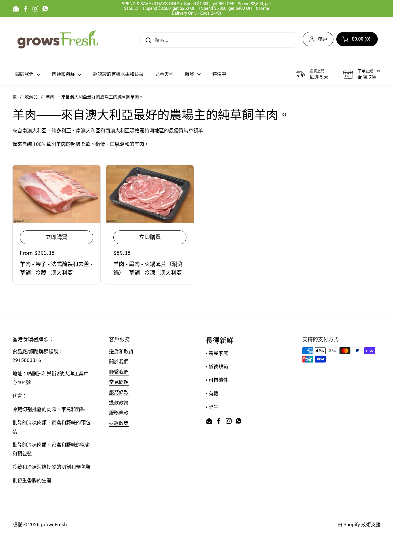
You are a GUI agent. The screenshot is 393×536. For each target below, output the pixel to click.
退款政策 (119, 403)
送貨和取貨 (121, 351)
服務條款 (119, 392)
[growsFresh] (58, 40)
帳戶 (322, 39)
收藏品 (31, 97)
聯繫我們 (119, 372)
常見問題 (119, 382)
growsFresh (54, 524)
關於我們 (119, 362)
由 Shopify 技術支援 (359, 524)
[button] (357, 39)
